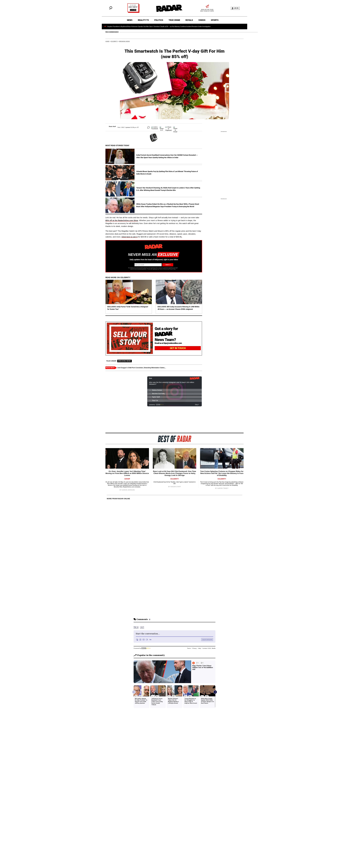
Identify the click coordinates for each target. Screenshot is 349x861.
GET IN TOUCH (178, 348)
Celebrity (114, 41)
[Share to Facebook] (154, 127)
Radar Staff (112, 126)
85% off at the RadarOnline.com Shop (121, 220)
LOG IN (236, 8)
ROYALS (189, 20)
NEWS (129, 20)
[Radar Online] (169, 8)
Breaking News (124, 41)
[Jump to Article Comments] (148, 127)
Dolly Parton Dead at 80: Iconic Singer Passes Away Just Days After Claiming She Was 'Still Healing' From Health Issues (203, 26)
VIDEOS (201, 20)
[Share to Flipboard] (168, 127)
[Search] (110, 9)
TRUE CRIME (174, 20)
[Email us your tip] (133, 12)
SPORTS (214, 20)
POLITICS (158, 20)
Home (107, 41)
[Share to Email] (175, 127)
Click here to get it (130, 237)
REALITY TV (143, 20)
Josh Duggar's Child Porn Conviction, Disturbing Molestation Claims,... (141, 367)
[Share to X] (162, 127)
